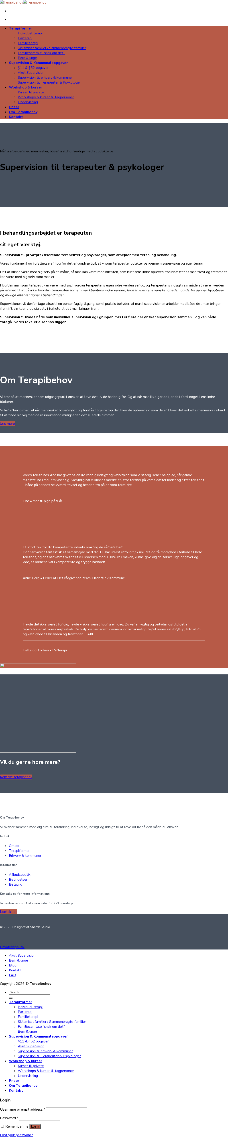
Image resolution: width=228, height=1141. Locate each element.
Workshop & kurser (25, 87)
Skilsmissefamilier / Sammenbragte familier (52, 48)
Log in (35, 1126)
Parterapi (25, 38)
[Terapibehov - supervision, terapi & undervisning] (23, 2)
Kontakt (16, 116)
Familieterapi (28, 43)
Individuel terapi (30, 33)
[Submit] (10, 998)
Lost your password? (16, 1135)
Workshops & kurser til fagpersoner (46, 97)
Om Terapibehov (23, 111)
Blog (12, 965)
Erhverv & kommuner (25, 855)
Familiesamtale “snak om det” (41, 53)
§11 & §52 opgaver (33, 67)
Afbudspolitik (20, 874)
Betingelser (18, 879)
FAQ (12, 975)
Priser (14, 107)
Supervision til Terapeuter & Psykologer (49, 82)
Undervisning (28, 102)
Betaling (15, 884)
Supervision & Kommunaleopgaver (38, 62)
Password (9, 1118)
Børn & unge (27, 57)
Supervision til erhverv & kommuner (45, 77)
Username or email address (22, 1109)
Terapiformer (20, 28)
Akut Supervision (31, 72)
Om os (14, 845)
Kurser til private (31, 92)
